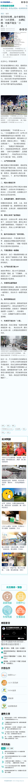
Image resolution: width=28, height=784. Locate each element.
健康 (7, 13)
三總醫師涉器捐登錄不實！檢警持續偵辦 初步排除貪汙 (15, 723)
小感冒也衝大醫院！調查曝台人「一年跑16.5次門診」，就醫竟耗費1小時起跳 (15, 761)
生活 (8, 432)
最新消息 (4, 8)
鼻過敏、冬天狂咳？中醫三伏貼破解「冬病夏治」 (15, 662)
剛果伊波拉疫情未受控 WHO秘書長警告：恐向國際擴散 (15, 752)
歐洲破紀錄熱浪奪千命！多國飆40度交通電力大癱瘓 (15, 771)
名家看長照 (23, 8)
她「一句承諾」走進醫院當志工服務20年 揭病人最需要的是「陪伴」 (16, 737)
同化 (3, 432)
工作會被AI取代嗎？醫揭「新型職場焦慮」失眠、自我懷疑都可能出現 (15, 732)
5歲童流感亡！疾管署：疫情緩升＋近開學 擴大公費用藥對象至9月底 (15, 728)
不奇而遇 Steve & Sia (7, 429)
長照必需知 (13, 8)
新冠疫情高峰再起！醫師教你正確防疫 (15, 652)
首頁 (2, 13)
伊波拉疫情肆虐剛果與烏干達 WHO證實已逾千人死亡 (15, 757)
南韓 (3, 425)
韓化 (24, 429)
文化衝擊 (17, 429)
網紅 (13, 425)
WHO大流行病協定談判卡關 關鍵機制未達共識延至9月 (15, 766)
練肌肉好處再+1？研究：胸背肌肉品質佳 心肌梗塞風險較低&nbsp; (16, 718)
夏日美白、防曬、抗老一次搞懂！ (15, 648)
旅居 (8, 425)
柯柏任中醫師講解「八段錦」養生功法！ (15, 657)
